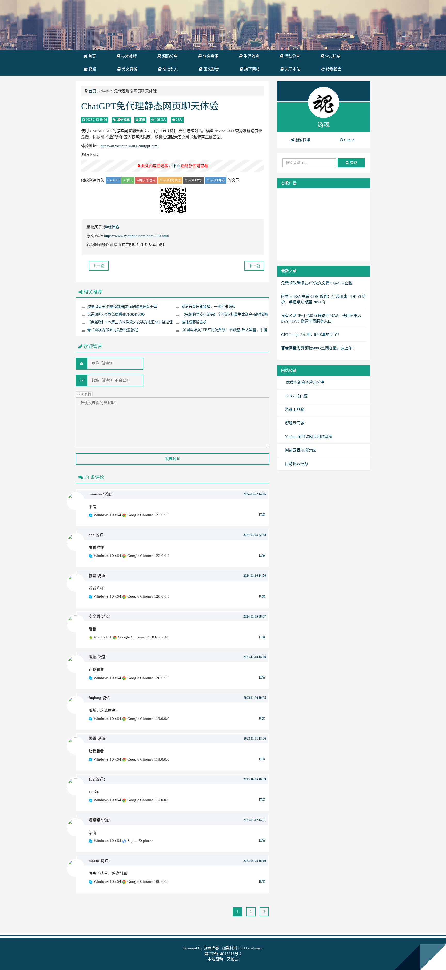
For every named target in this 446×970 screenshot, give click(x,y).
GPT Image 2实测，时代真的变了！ (311, 335)
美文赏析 (129, 69)
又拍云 (232, 959)
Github (348, 140)
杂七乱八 (170, 69)
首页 (91, 56)
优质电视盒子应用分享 (305, 382)
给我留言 (333, 69)
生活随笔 (251, 56)
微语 (92, 69)
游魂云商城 (294, 423)
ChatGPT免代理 (170, 180)
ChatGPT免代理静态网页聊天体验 (149, 106)
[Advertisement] (323, 224)
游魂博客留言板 (194, 322)
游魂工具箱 (294, 409)
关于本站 (292, 69)
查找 (353, 163)
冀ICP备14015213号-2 (223, 954)
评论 (176, 166)
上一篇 (99, 266)
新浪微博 (302, 140)
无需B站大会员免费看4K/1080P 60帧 (116, 314)
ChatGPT (113, 180)
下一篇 (254, 266)
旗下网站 (251, 69)
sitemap (256, 948)
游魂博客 (112, 227)
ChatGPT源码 (216, 180)
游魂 (142, 120)
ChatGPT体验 (194, 180)
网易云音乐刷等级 (300, 450)
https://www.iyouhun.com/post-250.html (136, 236)
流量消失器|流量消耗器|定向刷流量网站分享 (122, 307)
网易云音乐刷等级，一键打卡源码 (208, 307)
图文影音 (210, 69)
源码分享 (169, 56)
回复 (262, 515)
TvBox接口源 (296, 396)
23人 (178, 120)
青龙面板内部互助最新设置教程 (112, 330)
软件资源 (210, 56)
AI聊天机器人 (146, 180)
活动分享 (291, 56)
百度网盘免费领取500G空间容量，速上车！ (318, 348)
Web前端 (332, 56)
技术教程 (128, 56)
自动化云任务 (296, 464)
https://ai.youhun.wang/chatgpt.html (129, 146)
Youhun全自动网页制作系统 (308, 437)
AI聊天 (128, 180)
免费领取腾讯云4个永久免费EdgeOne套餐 (316, 283)
